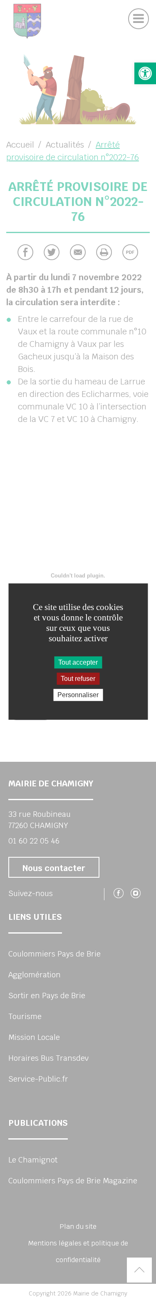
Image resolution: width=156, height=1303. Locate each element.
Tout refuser (78, 678)
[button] (145, 73)
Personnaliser (78, 694)
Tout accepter (78, 662)
